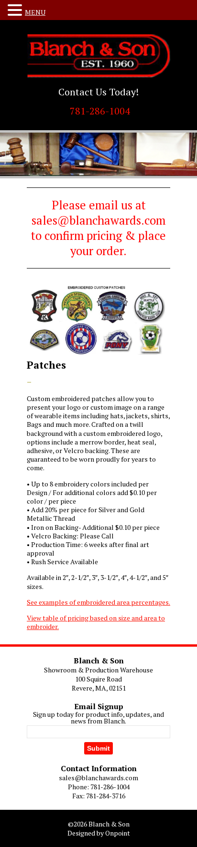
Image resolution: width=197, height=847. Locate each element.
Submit (98, 748)
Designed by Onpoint (98, 832)
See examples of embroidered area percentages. (98, 602)
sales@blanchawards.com (98, 777)
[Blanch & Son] (98, 56)
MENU (35, 12)
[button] (16, 10)
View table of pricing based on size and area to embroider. (96, 622)
